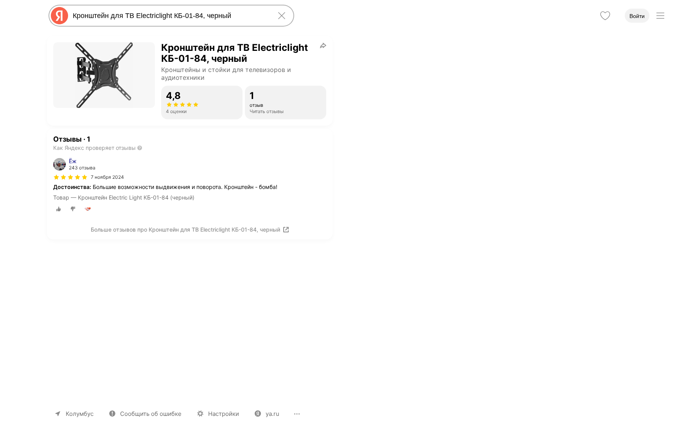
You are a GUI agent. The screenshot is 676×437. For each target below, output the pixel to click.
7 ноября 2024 (107, 177)
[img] (70, 177)
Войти (637, 16)
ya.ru (272, 413)
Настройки (223, 413)
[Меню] (660, 15)
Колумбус (79, 413)
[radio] (58, 209)
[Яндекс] (59, 15)
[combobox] (169, 15)
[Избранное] (605, 15)
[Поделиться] (323, 45)
